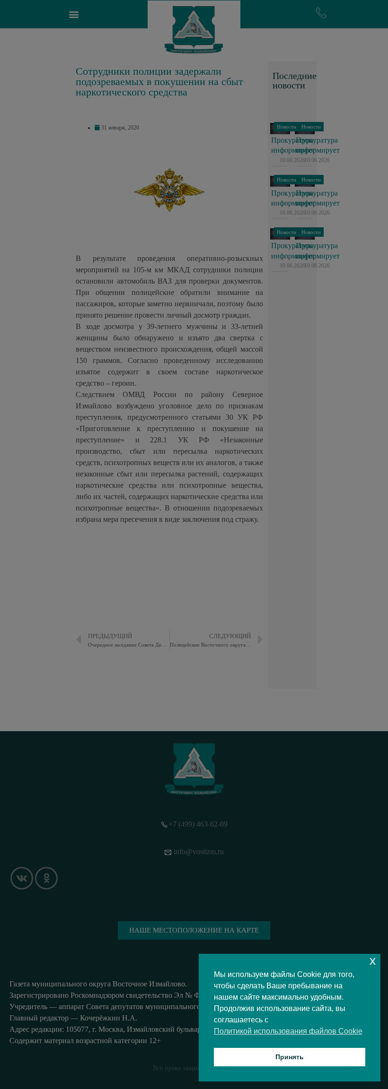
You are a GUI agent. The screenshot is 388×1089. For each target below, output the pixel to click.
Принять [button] (289, 1057)
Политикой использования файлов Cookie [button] (288, 1031)
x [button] (373, 960)
